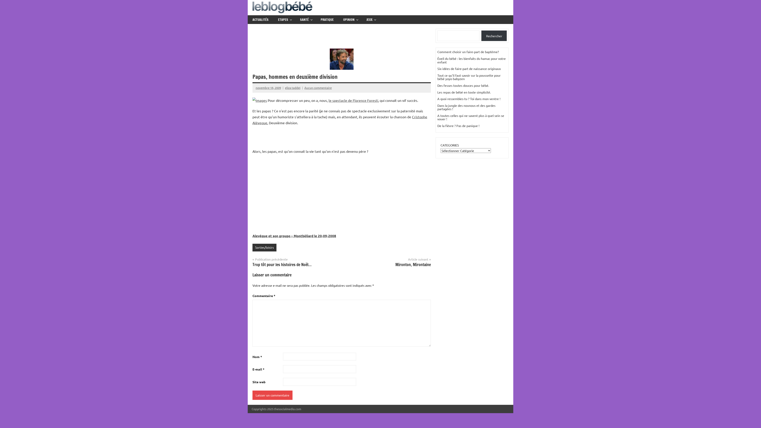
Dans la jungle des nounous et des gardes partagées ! (466, 107)
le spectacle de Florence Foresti (353, 100)
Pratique (327, 19)
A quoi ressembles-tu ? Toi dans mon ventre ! (468, 99)
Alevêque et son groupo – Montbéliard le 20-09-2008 (294, 236)
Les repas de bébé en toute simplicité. (464, 92)
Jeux (369, 19)
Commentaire (263, 296)
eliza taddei (292, 88)
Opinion (349, 19)
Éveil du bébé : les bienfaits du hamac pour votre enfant (471, 60)
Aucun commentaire (318, 88)
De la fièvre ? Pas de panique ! (458, 126)
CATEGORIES (450, 145)
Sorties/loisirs (264, 247)
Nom (257, 357)
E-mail (258, 369)
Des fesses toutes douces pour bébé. (463, 85)
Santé (304, 19)
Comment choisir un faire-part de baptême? (468, 52)
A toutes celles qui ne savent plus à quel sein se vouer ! (470, 117)
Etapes (283, 19)
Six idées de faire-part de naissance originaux (469, 69)
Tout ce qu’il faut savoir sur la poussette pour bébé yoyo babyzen (469, 77)
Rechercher (494, 36)
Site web (259, 382)
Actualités (260, 19)
